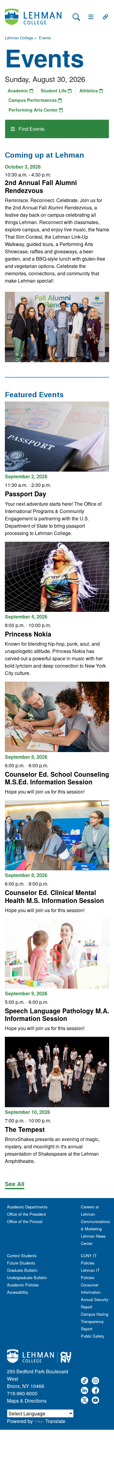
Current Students (21, 1255)
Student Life (54, 90)
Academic (18, 90)
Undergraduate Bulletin (27, 1277)
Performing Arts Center (34, 110)
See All (14, 1183)
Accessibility (17, 1292)
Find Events (30, 128)
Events (45, 38)
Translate (55, 1421)
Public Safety (92, 1336)
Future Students (21, 1263)
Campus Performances (33, 100)
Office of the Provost (25, 1221)
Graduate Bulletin (22, 1270)
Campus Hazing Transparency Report (94, 1321)
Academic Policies (23, 1285)
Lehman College (19, 38)
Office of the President (26, 1214)
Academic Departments (27, 1207)
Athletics (89, 90)
